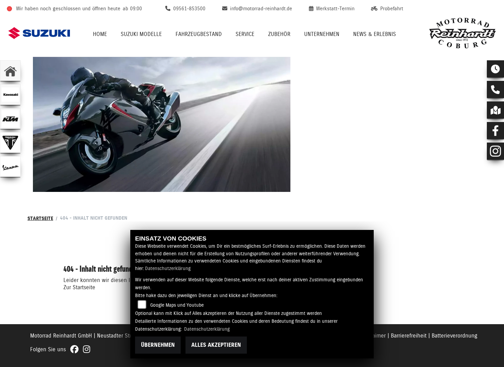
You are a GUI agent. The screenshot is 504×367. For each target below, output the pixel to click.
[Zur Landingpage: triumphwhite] (10, 142)
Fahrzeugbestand (199, 34)
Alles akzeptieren (216, 345)
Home (100, 34)
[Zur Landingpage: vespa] (10, 166)
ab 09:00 (132, 8)
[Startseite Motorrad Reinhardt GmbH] (462, 33)
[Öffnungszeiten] (495, 68)
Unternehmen (321, 34)
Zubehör (279, 34)
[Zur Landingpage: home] (10, 70)
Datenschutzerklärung (168, 268)
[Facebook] (495, 130)
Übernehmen (158, 345)
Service (245, 34)
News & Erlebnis (374, 34)
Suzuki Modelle (141, 34)
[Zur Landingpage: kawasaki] (10, 94)
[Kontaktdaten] (495, 89)
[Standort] (495, 110)
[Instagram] (495, 151)
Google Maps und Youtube (177, 305)
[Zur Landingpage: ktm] (10, 118)
